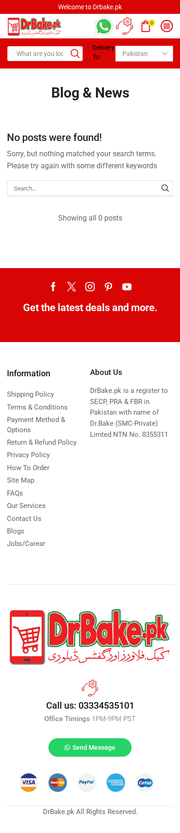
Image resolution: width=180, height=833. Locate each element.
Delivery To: (100, 52)
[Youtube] (127, 286)
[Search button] (75, 53)
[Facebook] (53, 286)
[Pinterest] (108, 286)
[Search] (165, 188)
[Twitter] (71, 286)
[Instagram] (90, 286)
